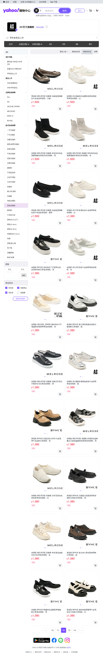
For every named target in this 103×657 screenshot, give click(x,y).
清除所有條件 (20, 298)
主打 (11, 44)
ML (77, 44)
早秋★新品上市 (17, 37)
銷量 (95, 51)
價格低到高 (76, 51)
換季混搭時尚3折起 (44, 15)
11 (58, 630)
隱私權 (65, 652)
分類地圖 (74, 652)
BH (90, 44)
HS (63, 44)
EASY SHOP (58, 15)
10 (52, 630)
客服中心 (28, 652)
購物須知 (47, 652)
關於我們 (38, 652)
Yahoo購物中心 (16, 11)
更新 (68, 647)
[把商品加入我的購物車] (60, 108)
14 (74, 630)
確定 (23, 275)
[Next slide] (61, 74)
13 (69, 630)
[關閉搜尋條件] (40, 10)
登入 (80, 10)
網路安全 (57, 652)
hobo (67, 15)
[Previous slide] (32, 74)
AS (50, 44)
